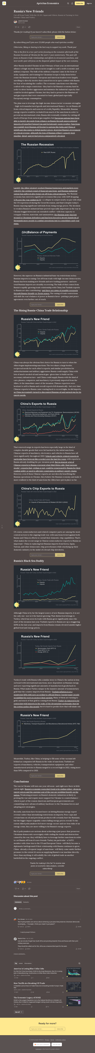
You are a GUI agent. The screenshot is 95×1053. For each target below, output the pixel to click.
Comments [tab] (18, 902)
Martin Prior (22, 938)
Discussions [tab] (27, 963)
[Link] (11, 310)
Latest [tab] (21, 963)
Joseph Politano (23, 21)
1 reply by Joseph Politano (27, 932)
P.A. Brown (21, 919)
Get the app (56, 1044)
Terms (52, 1040)
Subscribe (79, 3)
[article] (47, 973)
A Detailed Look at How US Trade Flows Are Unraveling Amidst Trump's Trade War (38, 987)
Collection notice (60, 1040)
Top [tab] (16, 963)
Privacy (47, 1040)
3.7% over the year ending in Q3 (27, 200)
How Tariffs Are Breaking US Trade (29, 983)
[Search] (68, 3)
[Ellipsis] (80, 919)
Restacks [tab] (26, 902)
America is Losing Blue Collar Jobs (29, 969)
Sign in (89, 3)
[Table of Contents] (2, 526)
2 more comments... (20, 954)
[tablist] (22, 902)
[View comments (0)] (32, 1007)
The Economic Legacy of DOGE (27, 997)
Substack (38, 1049)
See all (17, 1012)
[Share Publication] (72, 3)
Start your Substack (42, 1044)
